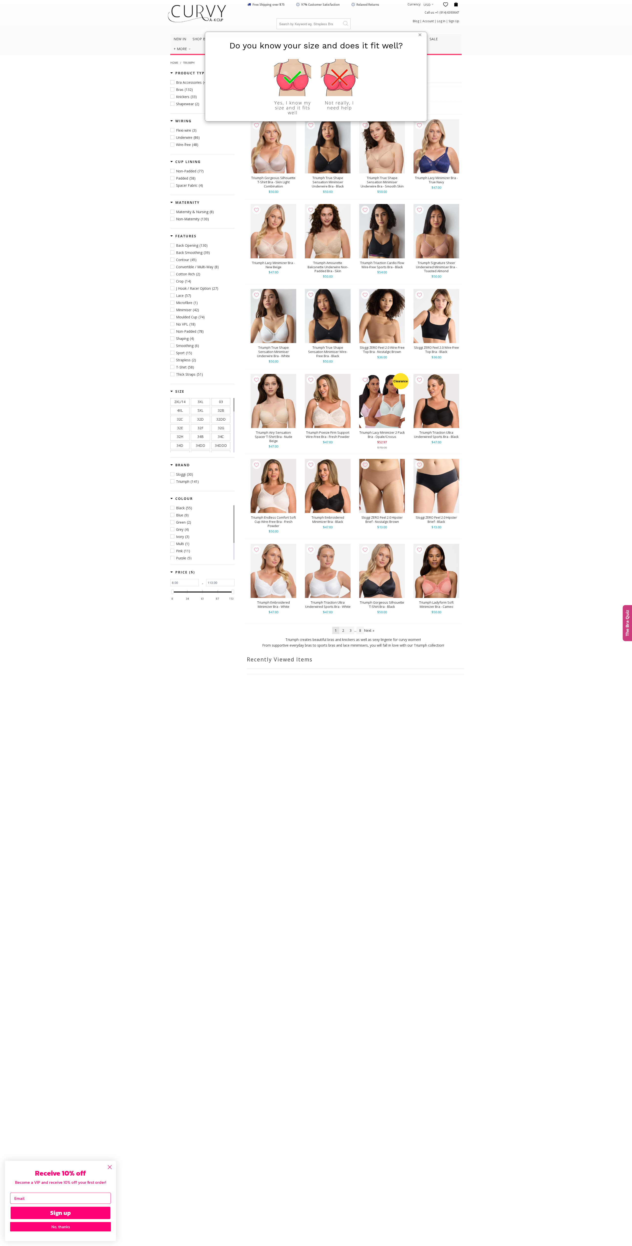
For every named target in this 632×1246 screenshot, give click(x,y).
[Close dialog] (109, 1167)
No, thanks (60, 1227)
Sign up (60, 1212)
